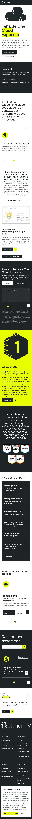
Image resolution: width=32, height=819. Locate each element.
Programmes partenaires (7, 748)
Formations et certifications (23, 745)
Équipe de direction (6, 771)
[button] (3, 160)
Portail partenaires (5, 745)
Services (19, 740)
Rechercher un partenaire (7, 743)
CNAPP (12, 47)
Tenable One (5, 241)
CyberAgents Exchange (23, 756)
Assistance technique (22, 743)
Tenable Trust (20, 754)
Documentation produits (23, 748)
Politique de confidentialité (18, 809)
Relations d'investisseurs (7, 776)
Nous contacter (21, 768)
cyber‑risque (26, 381)
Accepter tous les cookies (11, 813)
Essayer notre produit (22, 771)
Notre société (4, 768)
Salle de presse (5, 774)
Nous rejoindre (20, 783)
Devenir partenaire (5, 740)
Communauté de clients (23, 751)
